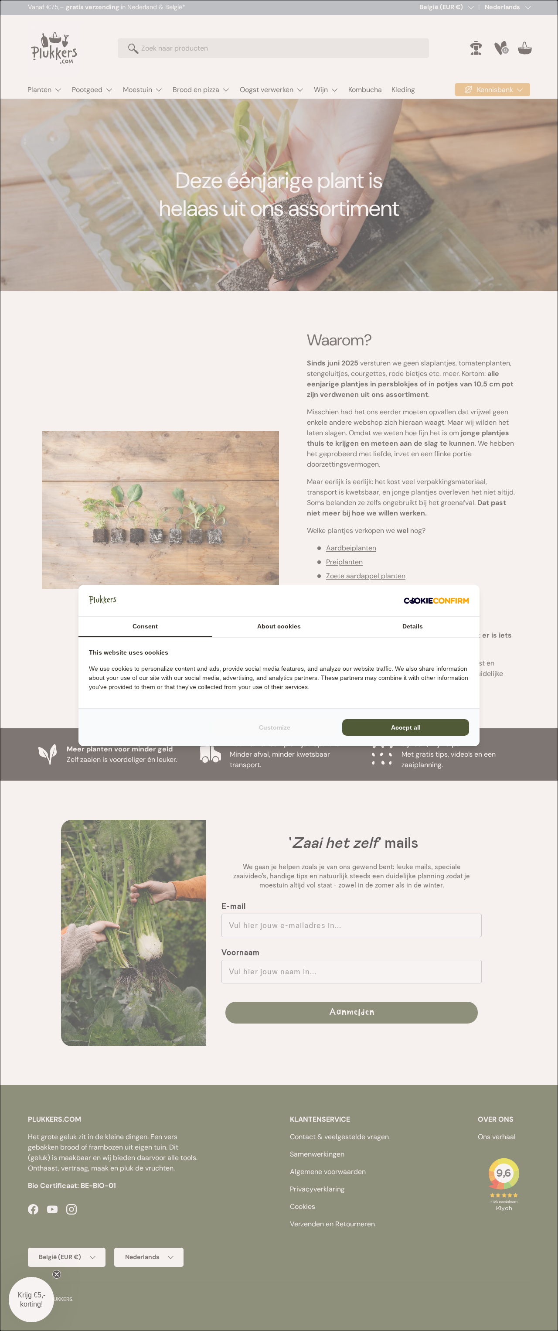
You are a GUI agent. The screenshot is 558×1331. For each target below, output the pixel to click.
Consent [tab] (145, 626)
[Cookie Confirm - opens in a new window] (436, 600)
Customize (274, 727)
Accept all (406, 727)
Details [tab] (412, 626)
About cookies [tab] (279, 626)
